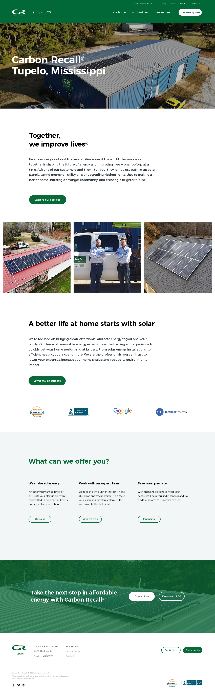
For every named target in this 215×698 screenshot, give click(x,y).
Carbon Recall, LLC (19, 673)
